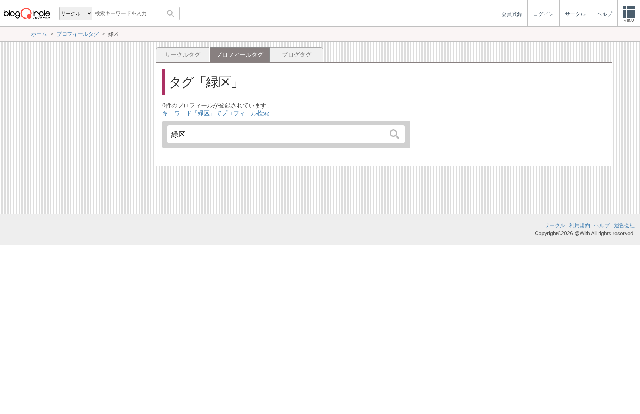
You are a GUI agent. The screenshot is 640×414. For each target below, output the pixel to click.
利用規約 (579, 225)
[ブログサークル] (26, 13)
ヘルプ (602, 225)
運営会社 (624, 225)
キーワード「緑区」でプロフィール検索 (215, 113)
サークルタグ (182, 55)
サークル (554, 225)
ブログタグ (296, 55)
